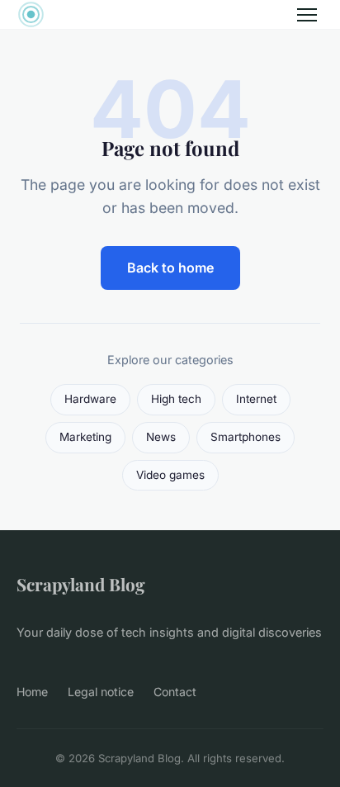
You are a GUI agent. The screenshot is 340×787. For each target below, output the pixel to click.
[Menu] (306, 15)
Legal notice (101, 692)
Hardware (90, 398)
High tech (176, 398)
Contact (174, 692)
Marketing (85, 436)
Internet (256, 398)
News (161, 436)
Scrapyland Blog (81, 583)
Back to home (170, 267)
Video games (170, 474)
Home (32, 692)
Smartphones (245, 436)
